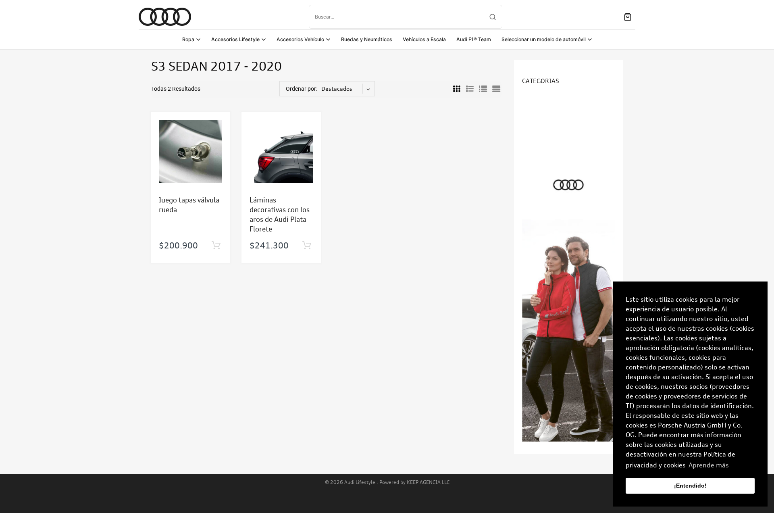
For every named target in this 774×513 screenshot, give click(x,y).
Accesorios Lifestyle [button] (235, 39)
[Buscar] (492, 17)
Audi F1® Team (473, 39)
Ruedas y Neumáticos (366, 39)
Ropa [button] (188, 39)
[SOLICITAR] (216, 246)
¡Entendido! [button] (690, 485)
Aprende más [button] (709, 465)
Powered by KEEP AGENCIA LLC (414, 482)
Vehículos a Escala (424, 39)
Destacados (336, 88)
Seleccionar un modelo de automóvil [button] (543, 39)
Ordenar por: (301, 89)
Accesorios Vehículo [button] (300, 39)
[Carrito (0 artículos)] (627, 17)
